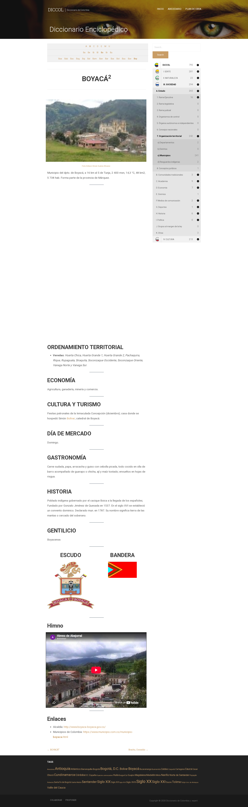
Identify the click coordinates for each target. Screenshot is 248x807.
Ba (84, 52)
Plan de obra (193, 9)
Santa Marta (76, 782)
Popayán (193, 775)
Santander (89, 782)
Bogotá (96, 769)
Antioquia (62, 768)
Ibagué (122, 775)
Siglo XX (144, 781)
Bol (88, 59)
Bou (123, 59)
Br (106, 52)
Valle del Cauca (56, 787)
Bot (118, 59)
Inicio (160, 9)
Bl (97, 52)
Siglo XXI (159, 782)
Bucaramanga (145, 769)
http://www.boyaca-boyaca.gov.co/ (85, 727)
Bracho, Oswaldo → (138, 749)
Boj (83, 59)
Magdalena (140, 775)
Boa (60, 59)
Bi (93, 52)
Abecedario (174, 9)
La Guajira (129, 775)
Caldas (164, 769)
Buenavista (156, 769)
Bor (106, 59)
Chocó (50, 775)
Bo (102, 52)
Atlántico (76, 769)
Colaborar (56, 800)
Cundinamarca (64, 775)
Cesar (195, 769)
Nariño (165, 775)
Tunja (183, 782)
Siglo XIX (104, 782)
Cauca (188, 769)
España (92, 775)
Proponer (70, 800)
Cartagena (180, 769)
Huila (116, 775)
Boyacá (133, 769)
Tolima (176, 782)
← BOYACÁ (53, 749)
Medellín (150, 775)
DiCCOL (56, 9)
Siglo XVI (115, 782)
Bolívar (71, 418)
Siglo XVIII (131, 782)
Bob (66, 59)
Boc (72, 59)
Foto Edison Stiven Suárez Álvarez (96, 166)
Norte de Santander (179, 775)
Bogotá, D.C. (109, 769)
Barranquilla (86, 769)
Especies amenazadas (105, 775)
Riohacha (50, 782)
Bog (78, 59)
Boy (135, 59)
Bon (101, 59)
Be (89, 52)
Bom (95, 59)
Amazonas (51, 769)
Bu (111, 52)
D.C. (87, 775)
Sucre (169, 782)
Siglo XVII (122, 782)
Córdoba (80, 774)
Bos (112, 59)
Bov (129, 59)
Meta (158, 775)
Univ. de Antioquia (192, 782)
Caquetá (171, 769)
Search (160, 54)
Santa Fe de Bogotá (62, 782)
